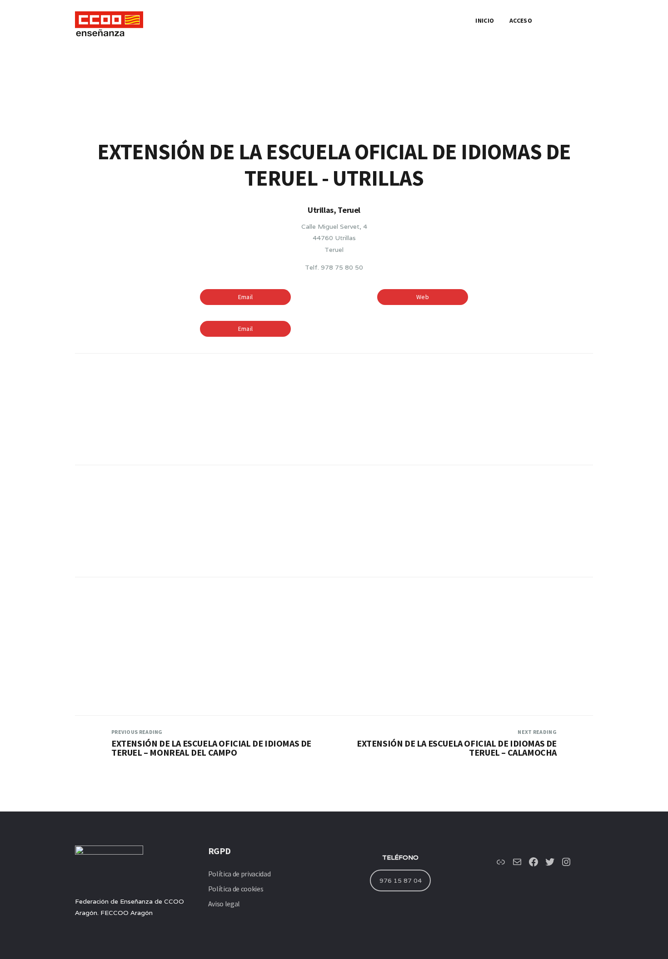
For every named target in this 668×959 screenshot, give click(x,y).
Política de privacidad (239, 873)
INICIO (484, 20)
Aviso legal (224, 903)
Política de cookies (236, 888)
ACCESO (520, 20)
